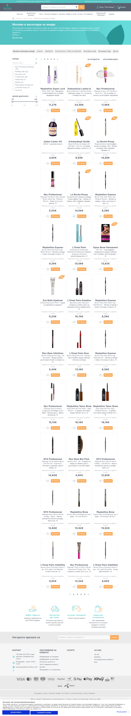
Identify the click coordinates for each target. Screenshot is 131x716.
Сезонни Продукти (51, 14)
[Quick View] (48, 110)
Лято (41, 14)
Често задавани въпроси (49, 664)
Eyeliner (40, 51)
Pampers (92, 693)
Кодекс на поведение (80, 699)
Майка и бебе (71, 14)
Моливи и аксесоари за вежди (24, 51)
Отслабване (88, 14)
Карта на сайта (95, 699)
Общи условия (35, 699)
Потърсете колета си (47, 662)
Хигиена (62, 14)
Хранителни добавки (31, 14)
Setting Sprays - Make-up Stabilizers (68, 51)
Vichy (85, 693)
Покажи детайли (122, 712)
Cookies (69, 699)
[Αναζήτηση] (81, 7)
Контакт (42, 667)
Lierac (45, 693)
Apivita (51, 693)
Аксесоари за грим (90, 51)
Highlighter (49, 51)
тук (40, 709)
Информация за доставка (49, 659)
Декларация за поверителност (53, 699)
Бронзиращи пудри (104, 51)
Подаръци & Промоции (101, 14)
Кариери (97, 657)
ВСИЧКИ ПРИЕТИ (16, 712)
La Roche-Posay (76, 693)
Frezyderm (38, 693)
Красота (20, 14)
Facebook (13, 671)
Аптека (80, 14)
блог (95, 662)
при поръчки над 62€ (98, 1)
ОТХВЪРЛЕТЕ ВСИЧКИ (44, 712)
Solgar (58, 693)
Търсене (114, 637)
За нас (96, 654)
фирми (111, 14)
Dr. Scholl (65, 693)
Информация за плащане (49, 656)
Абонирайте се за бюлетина (50, 670)
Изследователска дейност (103, 659)
